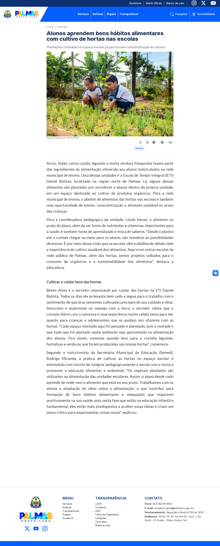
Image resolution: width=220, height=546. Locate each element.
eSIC (98, 510)
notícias (62, 26)
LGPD (98, 503)
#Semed (139, 148)
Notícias (67, 507)
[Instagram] (194, 3)
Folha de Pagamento (107, 514)
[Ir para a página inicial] (21, 14)
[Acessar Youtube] (36, 529)
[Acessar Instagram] (45, 529)
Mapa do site (102, 525)
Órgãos (66, 514)
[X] (203, 3)
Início (50, 26)
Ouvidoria (67, 518)
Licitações (100, 518)
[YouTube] (213, 3)
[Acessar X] (27, 529)
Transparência (70, 510)
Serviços (67, 503)
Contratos (101, 521)
